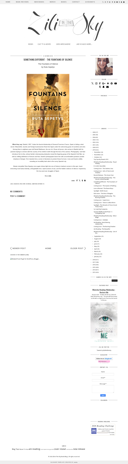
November (97, 155)
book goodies (50, 449)
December (97, 152)
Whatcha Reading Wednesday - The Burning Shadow (104, 196)
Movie (21, 449)
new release (79, 449)
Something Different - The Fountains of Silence (105, 182)
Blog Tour (15, 449)
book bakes (43, 449)
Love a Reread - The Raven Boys (103, 188)
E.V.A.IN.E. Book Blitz (100, 166)
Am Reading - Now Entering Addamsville (102, 223)
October (96, 157)
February (97, 254)
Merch (53, 2)
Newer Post (19, 248)
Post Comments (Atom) (23, 254)
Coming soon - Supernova (101, 200)
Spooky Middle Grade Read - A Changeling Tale (103, 212)
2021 (94, 145)
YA (43, 184)
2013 (94, 272)
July (95, 241)
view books (112, 434)
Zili (99, 429)
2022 (94, 142)
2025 (94, 135)
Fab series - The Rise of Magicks (103, 193)
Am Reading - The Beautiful (102, 229)
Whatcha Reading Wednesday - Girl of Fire (105, 232)
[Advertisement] (48, 231)
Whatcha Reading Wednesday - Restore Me (104, 291)
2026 (94, 132)
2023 (94, 140)
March (96, 251)
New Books (39, 2)
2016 (94, 265)
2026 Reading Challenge (103, 425)
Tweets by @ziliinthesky (104, 350)
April (95, 249)
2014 (94, 270)
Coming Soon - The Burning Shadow (104, 226)
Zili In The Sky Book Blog (60, 456)
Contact (76, 2)
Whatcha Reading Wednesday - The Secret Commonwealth (104, 178)
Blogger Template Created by (64, 462)
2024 (94, 137)
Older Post (77, 248)
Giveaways (90, 2)
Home (8, 2)
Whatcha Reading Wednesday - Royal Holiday (105, 162)
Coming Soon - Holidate (101, 220)
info (49, 176)
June (95, 244)
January (96, 256)
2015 (94, 267)
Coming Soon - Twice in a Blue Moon (104, 202)
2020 (94, 147)
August (96, 239)
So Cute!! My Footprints (101, 209)
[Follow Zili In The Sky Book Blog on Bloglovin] (104, 359)
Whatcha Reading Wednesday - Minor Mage (105, 216)
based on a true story (19, 184)
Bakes (64, 2)
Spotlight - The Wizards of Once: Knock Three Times (105, 206)
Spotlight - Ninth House (101, 191)
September (97, 236)
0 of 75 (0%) (111, 432)
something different (37, 184)
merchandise (69, 449)
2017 (94, 262)
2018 (94, 260)
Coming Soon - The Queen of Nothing (105, 186)
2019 (94, 150)
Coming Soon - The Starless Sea (103, 168)
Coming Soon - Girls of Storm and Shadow (104, 171)
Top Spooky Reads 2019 (101, 159)
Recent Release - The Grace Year (104, 175)
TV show (26, 449)
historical (28, 184)
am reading (34, 449)
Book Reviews (22, 2)
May (95, 246)
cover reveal (60, 449)
